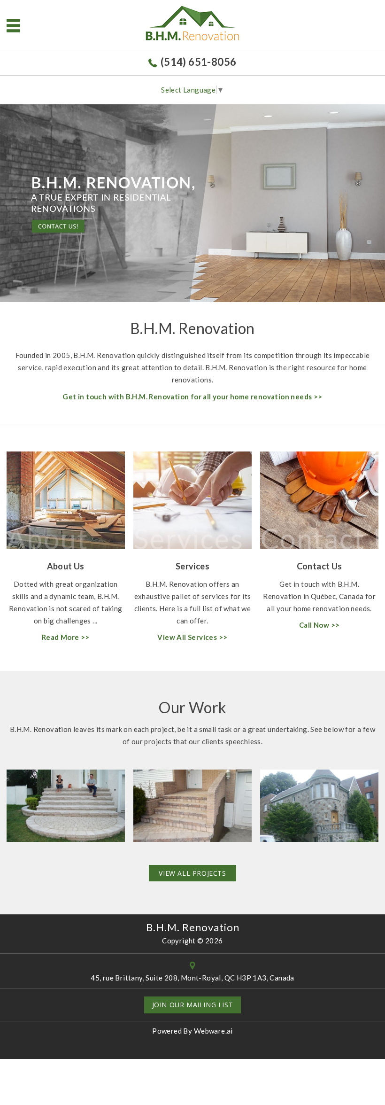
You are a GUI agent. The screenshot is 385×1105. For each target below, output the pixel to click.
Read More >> (66, 637)
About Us (66, 566)
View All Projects (192, 873)
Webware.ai (213, 1031)
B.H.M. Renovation (192, 927)
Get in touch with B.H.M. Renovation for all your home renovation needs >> (192, 396)
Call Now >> (319, 625)
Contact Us (319, 566)
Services (192, 566)
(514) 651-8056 (198, 61)
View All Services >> (192, 637)
